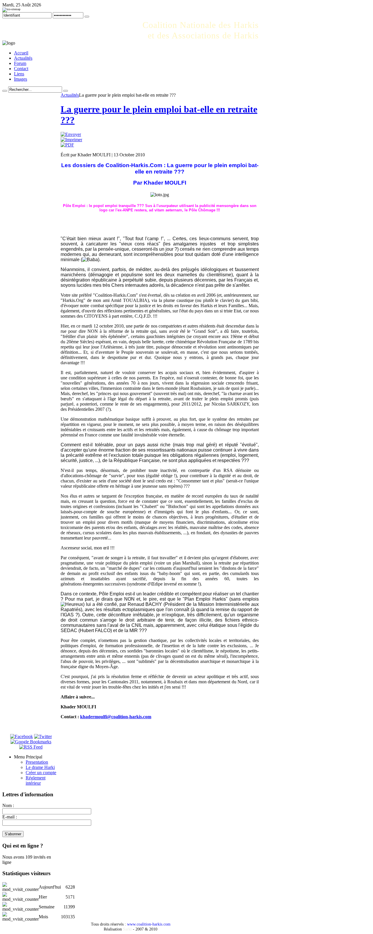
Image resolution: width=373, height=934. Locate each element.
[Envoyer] (71, 134)
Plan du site (27, 9)
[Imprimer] (71, 139)
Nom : (8, 805)
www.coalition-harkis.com (148, 924)
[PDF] (67, 144)
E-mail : (9, 816)
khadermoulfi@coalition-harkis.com (115, 716)
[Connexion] (87, 16)
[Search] (4, 91)
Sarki (127, 929)
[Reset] (65, 91)
